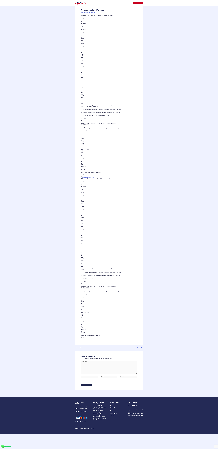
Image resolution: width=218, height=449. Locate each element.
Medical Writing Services (98, 412)
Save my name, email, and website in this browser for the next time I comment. (101, 381)
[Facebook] (75, 421)
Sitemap (112, 415)
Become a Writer (114, 412)
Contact (112, 408)
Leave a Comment (85, 12)
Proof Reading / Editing (98, 415)
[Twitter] (77, 421)
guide (94, 12)
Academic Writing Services (99, 405)
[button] (138, 3)
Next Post (140, 347)
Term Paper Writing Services (99, 418)
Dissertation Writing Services (99, 408)
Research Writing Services (99, 416)
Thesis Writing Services (98, 419)
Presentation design (97, 413)
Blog (92, 12)
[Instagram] (82, 421)
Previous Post (78, 347)
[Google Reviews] (80, 421)
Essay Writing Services (98, 410)
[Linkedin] (84, 421)
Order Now (112, 407)
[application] (125, 3)
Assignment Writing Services (99, 407)
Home (111, 405)
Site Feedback (113, 413)
